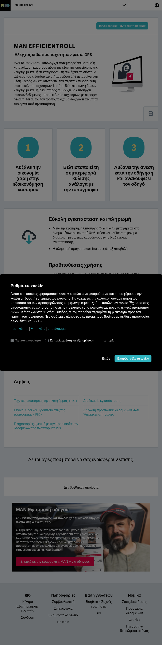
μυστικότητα (19, 328)
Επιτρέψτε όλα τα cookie (133, 358)
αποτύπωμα (56, 328)
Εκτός (106, 358)
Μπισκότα (38, 328)
